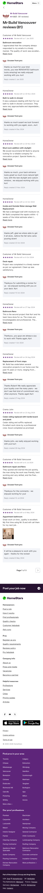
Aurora (24, 800)
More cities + (7, 804)
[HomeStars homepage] (15, 3)
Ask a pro (7, 629)
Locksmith (6, 824)
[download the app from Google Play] (31, 723)
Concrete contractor (30, 854)
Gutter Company (9, 854)
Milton (24, 796)
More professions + (29, 863)
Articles (6, 702)
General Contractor (29, 832)
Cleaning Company (10, 840)
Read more (7, 54)
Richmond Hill (8, 788)
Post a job (7, 609)
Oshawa (6, 779)
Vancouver (7, 771)
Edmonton (26, 763)
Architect (25, 819)
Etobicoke (6, 783)
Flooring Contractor (10, 859)
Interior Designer (9, 832)
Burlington (26, 788)
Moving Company (29, 828)
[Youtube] (10, 714)
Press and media (10, 667)
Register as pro (9, 640)
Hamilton (25, 771)
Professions (8, 685)
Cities (5, 694)
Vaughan (25, 783)
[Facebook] (5, 714)
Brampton (6, 775)
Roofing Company (29, 844)
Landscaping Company (31, 840)
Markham (25, 779)
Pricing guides (9, 698)
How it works (8, 613)
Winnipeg (25, 767)
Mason (5, 828)
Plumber (6, 815)
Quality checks (9, 621)
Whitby (5, 800)
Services (6, 689)
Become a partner (10, 675)
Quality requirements (12, 644)
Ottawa (5, 763)
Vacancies (7, 671)
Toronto (5, 759)
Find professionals (11, 617)
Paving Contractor (9, 844)
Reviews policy (9, 648)
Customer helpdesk (11, 625)
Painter (5, 836)
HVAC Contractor (28, 836)
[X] (15, 714)
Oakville (6, 792)
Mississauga (7, 767)
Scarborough (27, 775)
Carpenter (6, 819)
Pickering (6, 796)
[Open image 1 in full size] (8, 533)
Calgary (25, 759)
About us (7, 663)
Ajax (24, 792)
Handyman (26, 824)
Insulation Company (29, 859)
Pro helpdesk (8, 652)
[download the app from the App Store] (12, 723)
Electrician (26, 815)
